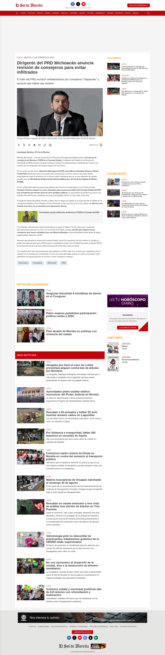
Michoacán (52, 263)
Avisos (128, 13)
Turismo (110, 13)
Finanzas (55, 13)
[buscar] (148, 13)
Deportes (119, 13)
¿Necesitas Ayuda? (82, 632)
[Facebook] (73, 4)
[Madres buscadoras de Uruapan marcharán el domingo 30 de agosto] (30, 486)
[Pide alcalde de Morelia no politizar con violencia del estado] (30, 334)
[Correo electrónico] (39, 145)
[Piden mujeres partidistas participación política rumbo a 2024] (30, 316)
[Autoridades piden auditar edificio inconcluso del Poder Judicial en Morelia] (30, 396)
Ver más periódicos (138, 5)
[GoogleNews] (85, 638)
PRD (64, 263)
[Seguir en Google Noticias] (101, 145)
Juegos (135, 13)
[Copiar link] (45, 145)
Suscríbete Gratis (127, 328)
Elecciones (23, 263)
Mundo (47, 13)
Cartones (74, 13)
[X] (78, 4)
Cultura (90, 13)
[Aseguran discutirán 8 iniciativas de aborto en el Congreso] (30, 297)
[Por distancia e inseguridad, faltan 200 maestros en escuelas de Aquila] (30, 437)
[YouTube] (83, 4)
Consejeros (37, 263)
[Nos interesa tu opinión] (82, 617)
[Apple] (91, 638)
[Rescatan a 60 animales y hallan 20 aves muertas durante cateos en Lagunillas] (30, 417)
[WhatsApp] (29, 145)
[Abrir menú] (16, 13)
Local (23, 13)
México (40, 13)
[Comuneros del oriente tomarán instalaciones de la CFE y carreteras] (113, 182)
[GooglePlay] (96, 638)
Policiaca (31, 13)
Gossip (82, 13)
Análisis (64, 13)
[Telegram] (34, 145)
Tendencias (100, 13)
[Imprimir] (50, 145)
